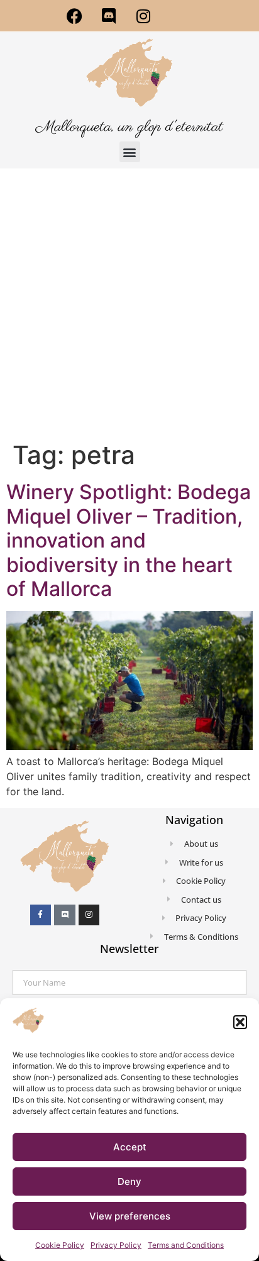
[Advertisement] (129, 304)
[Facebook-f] (41, 915)
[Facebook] (74, 15)
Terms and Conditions (186, 1245)
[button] (240, 1022)
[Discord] (108, 15)
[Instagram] (143, 15)
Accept (129, 1147)
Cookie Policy (59, 1245)
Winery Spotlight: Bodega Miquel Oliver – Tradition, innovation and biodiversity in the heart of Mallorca (128, 540)
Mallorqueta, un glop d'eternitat (129, 127)
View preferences (129, 1216)
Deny (129, 1181)
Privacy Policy (116, 1245)
